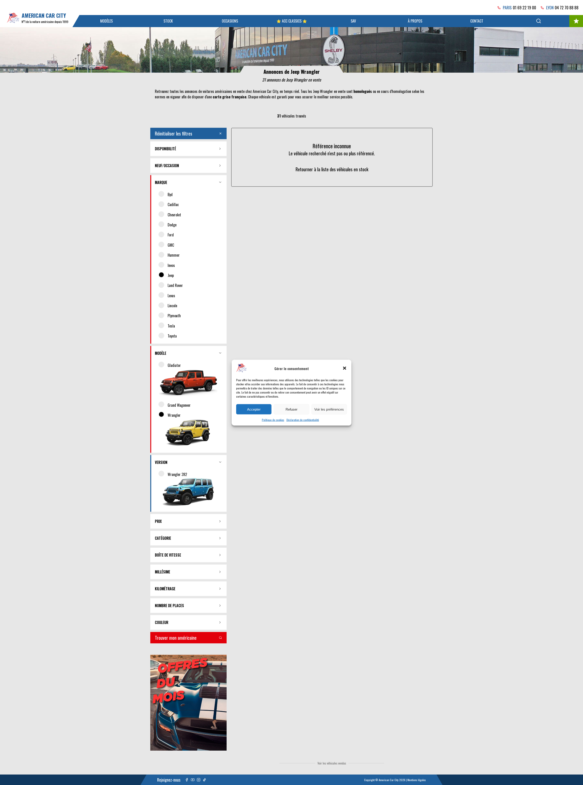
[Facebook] (187, 780)
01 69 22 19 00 (524, 7)
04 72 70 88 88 (566, 7)
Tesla (171, 326)
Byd (170, 194)
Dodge (172, 225)
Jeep (171, 275)
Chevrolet (174, 214)
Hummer (174, 255)
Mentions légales (416, 780)
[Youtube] (192, 780)
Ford (171, 235)
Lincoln (172, 305)
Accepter (254, 409)
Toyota (172, 336)
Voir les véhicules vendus (331, 763)
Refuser (291, 409)
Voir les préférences (329, 409)
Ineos (171, 265)
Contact (476, 21)
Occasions (230, 21)
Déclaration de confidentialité (302, 420)
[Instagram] (198, 780)
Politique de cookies (273, 420)
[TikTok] (204, 780)
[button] (344, 368)
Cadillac (173, 204)
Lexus (171, 295)
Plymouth (174, 315)
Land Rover (175, 285)
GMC (171, 245)
